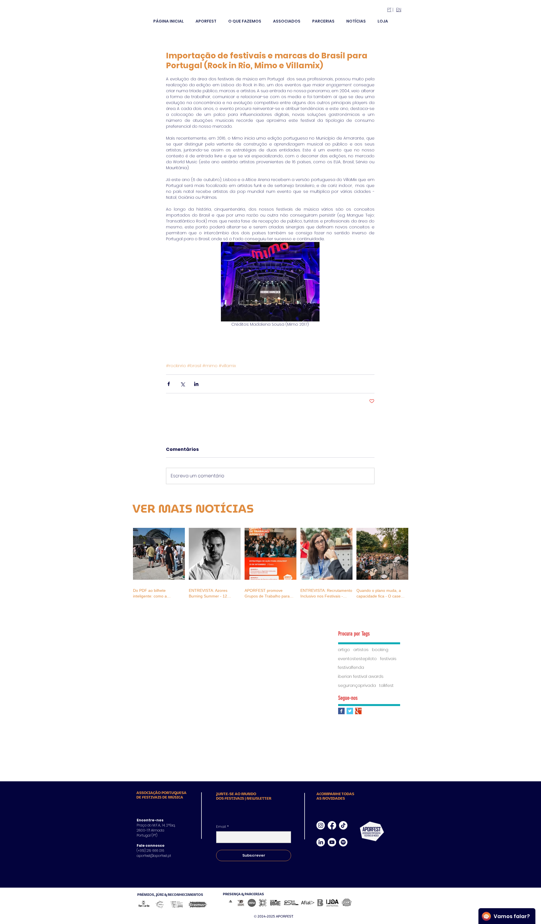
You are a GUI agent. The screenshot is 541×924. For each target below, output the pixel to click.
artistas (361, 649)
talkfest (386, 685)
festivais (388, 658)
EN (398, 9)
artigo (344, 649)
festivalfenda (351, 667)
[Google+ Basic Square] (358, 711)
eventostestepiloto (357, 658)
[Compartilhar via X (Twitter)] (182, 384)
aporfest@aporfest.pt (154, 855)
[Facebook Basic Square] (341, 711)
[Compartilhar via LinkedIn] (196, 384)
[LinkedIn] (320, 842)
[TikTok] (343, 825)
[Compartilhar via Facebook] (168, 384)
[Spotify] (343, 842)
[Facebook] (332, 825)
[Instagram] (320, 825)
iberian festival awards (360, 676)
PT (389, 9)
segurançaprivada (357, 685)
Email (222, 826)
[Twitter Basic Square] (350, 711)
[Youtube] (332, 842)
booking (380, 649)
